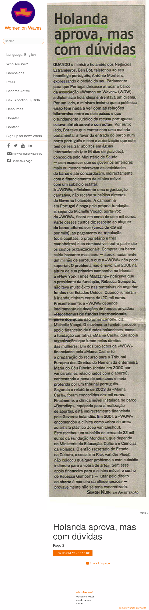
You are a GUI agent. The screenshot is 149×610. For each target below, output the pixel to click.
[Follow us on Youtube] (23, 146)
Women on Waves (23, 27)
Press (10, 81)
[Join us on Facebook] (8, 146)
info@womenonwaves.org (27, 154)
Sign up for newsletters (24, 135)
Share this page (21, 161)
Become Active (18, 90)
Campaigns (15, 72)
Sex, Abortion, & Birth (23, 99)
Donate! (12, 117)
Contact (12, 126)
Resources (14, 108)
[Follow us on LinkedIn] (30, 146)
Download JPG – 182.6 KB (72, 553)
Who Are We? (17, 63)
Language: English (21, 54)
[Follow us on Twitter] (15, 146)
